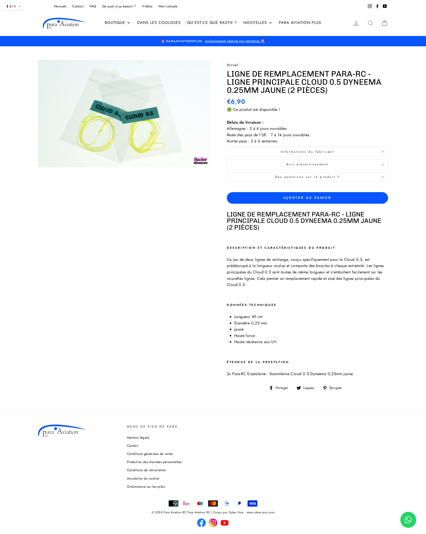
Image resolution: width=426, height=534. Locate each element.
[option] (213, 41)
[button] (14, 6)
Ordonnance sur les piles (146, 486)
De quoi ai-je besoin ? (119, 6)
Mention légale (138, 437)
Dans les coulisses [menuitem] (159, 22)
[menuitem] (118, 22)
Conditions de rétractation (146, 469)
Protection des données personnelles (154, 461)
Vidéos (147, 6)
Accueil (232, 64)
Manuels (60, 6)
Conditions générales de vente (150, 453)
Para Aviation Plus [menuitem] (300, 22)
